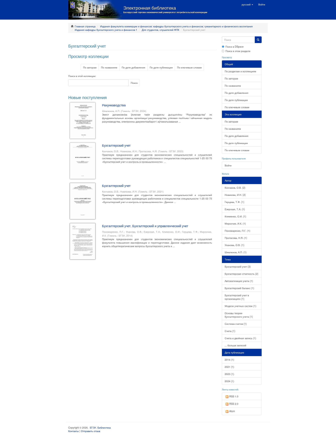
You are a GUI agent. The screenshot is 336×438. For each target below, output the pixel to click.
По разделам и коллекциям (240, 71)
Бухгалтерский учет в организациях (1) (237, 296)
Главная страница (85, 26)
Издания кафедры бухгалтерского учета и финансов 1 (106, 29)
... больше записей (235, 345)
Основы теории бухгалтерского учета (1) (239, 314)
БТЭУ (93, 427)
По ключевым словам (189, 67)
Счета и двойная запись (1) (240, 338)
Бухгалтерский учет (116, 145)
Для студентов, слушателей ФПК (160, 29)
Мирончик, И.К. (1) (235, 223)
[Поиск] (258, 39)
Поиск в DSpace (234, 46)
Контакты (73, 431)
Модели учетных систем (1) (240, 306)
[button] (247, 4)
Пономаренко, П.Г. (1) (237, 230)
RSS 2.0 (233, 403)
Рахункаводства (114, 105)
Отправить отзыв (90, 431)
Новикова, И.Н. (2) (235, 195)
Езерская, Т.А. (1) (235, 209)
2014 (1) (229, 359)
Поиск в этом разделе (237, 51)
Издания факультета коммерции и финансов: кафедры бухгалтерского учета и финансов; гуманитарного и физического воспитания (176, 26)
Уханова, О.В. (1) (234, 245)
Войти (228, 165)
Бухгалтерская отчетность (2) (241, 273)
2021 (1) (229, 367)
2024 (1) (229, 381)
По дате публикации (161, 67)
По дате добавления (133, 67)
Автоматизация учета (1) (239, 281)
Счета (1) (230, 331)
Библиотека (104, 427)
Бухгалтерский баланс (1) (239, 288)
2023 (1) (229, 374)
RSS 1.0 (233, 396)
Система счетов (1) (236, 323)
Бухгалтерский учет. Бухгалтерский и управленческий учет (145, 225)
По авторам (90, 67)
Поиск (134, 83)
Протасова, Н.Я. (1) (236, 238)
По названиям (109, 67)
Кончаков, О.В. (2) (235, 187)
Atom (232, 411)
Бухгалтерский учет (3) (238, 266)
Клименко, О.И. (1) (235, 216)
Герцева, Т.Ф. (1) (234, 202)
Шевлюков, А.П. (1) (236, 252)
